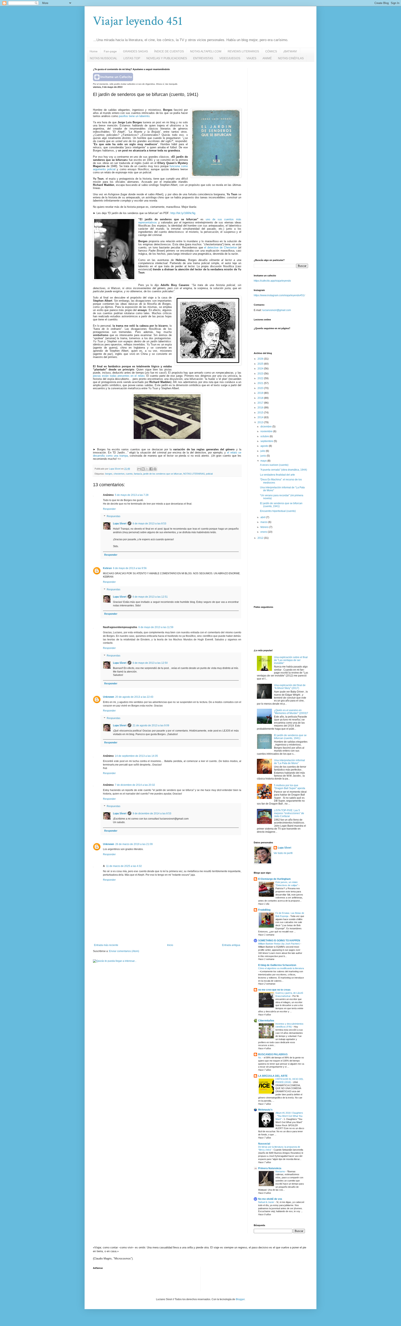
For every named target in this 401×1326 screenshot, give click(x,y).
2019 (261, 393)
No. (260, 1057)
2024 (261, 368)
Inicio (170, 945)
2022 (261, 378)
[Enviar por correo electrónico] (139, 469)
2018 (261, 398)
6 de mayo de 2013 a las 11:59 (155, 627)
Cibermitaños (266, 1020)
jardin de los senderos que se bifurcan (162, 473)
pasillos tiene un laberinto (134, 116)
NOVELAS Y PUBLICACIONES (166, 58)
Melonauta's (265, 1109)
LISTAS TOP (131, 58)
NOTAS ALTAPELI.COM (205, 51)
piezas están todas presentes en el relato (119, 375)
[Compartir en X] (147, 469)
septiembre (267, 441)
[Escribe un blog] (143, 469)
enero (264, 531)
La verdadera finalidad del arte (277, 474)
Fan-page (110, 51)
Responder (109, 508)
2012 (261, 537)
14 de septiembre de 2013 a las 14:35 (136, 755)
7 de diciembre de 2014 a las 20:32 (135, 784)
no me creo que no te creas (274, 989)
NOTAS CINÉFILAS (291, 58)
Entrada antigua (231, 945)
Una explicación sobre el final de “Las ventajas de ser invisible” (291, 660)
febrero (264, 527)
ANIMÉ (267, 58)
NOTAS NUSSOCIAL (103, 58)
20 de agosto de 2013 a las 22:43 (134, 696)
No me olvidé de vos (270, 1199)
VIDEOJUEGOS (229, 58)
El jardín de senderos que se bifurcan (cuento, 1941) (290, 737)
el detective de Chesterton (220, 247)
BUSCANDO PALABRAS (273, 1054)
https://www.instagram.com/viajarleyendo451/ (279, 295)
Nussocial (264, 1143)
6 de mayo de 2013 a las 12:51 (150, 596)
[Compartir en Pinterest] (155, 469)
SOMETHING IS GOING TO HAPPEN (279, 940)
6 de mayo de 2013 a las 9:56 (130, 568)
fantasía (138, 473)
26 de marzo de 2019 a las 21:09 (134, 844)
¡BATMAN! (290, 51)
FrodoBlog (264, 909)
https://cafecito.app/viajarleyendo (272, 280)
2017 (261, 402)
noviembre (266, 431)
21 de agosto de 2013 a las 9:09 (151, 725)
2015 (261, 412)
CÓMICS (271, 51)
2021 (261, 383)
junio (263, 455)
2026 (261, 358)
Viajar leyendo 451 (138, 21)
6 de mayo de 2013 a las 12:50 (150, 662)
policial (209, 473)
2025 (261, 363)
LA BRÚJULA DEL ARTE (273, 1075)
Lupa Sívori (119, 523)
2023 (261, 373)
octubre (265, 436)
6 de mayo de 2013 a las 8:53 (149, 523)
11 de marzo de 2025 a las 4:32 (124, 866)
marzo (264, 522)
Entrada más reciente (106, 945)
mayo (263, 460)
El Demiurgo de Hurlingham (274, 879)
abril (263, 517)
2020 (261, 388)
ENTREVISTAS (203, 58)
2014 (261, 417)
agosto (264, 446)
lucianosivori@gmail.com (276, 310)
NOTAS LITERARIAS (194, 473)
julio (263, 451)
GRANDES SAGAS (135, 51)
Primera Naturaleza (269, 1168)
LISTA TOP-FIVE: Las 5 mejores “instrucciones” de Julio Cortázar (289, 813)
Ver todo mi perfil (283, 853)
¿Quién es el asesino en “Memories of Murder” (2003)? (291, 712)
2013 (261, 422)
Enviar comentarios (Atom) (124, 951)
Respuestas (113, 516)
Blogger (240, 1299)
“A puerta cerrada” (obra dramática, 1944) (283, 469)
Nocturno (280, 1171)
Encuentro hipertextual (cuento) (278, 511)
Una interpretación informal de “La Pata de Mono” (289, 762)
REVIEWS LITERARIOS (243, 51)
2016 (261, 407)
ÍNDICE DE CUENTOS (169, 51)
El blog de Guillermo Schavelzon (277, 965)
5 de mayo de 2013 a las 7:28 (131, 495)
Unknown (108, 696)
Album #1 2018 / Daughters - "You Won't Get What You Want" (289, 1116)
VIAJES (251, 58)
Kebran (107, 568)
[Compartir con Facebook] (151, 469)
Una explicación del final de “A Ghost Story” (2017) (290, 687)
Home (94, 51)
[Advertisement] (285, 94)
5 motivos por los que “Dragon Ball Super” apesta (289, 787)
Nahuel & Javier (266, 1202)
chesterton (119, 473)
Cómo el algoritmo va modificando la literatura (281, 968)
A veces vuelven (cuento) (274, 464)
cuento (129, 473)
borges (108, 473)
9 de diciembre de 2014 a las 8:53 (152, 813)
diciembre (266, 426)
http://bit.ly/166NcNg (182, 213)
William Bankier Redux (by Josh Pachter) (279, 943)
